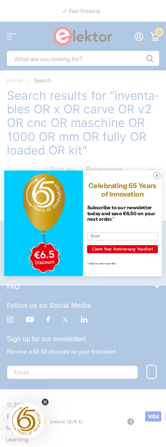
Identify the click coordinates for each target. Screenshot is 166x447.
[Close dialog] (156, 176)
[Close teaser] (45, 402)
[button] (26, 421)
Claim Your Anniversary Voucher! (122, 249)
